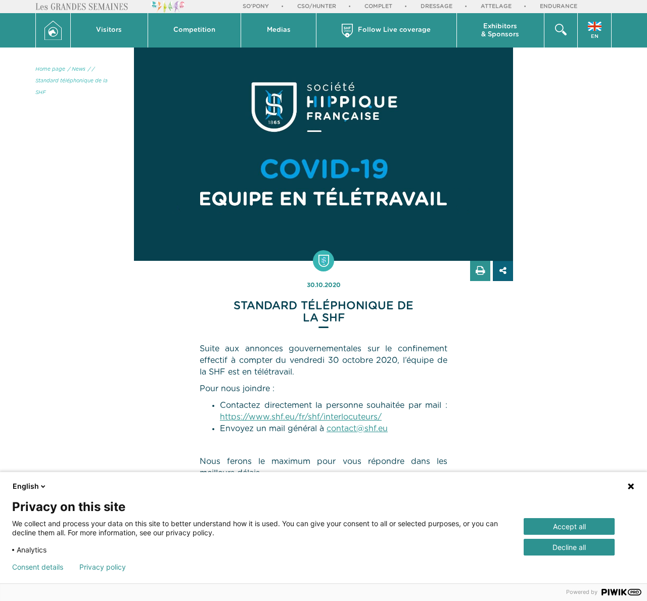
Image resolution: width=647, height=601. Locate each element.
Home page (50, 69)
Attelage (496, 6)
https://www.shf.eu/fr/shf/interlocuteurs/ (301, 417)
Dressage (436, 6)
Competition (194, 30)
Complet (378, 6)
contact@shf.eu (357, 429)
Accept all (569, 526)
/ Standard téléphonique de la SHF (71, 81)
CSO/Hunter (316, 6)
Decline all (569, 547)
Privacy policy (102, 567)
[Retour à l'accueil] (53, 30)
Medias (279, 30)
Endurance (558, 6)
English (26, 486)
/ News (76, 69)
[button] (109, 30)
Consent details (37, 567)
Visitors (109, 30)
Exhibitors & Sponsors (500, 30)
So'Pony (256, 6)
